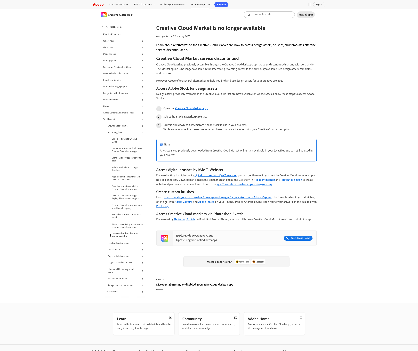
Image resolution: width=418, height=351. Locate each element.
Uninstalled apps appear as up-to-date (127, 159)
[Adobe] (98, 4)
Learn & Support (199, 4)
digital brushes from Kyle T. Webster (216, 175)
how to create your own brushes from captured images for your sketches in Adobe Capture (218, 197)
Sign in (319, 4)
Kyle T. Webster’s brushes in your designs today (244, 184)
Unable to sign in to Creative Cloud (124, 140)
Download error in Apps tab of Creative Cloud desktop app (125, 188)
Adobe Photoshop (264, 180)
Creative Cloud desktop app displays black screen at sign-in (125, 197)
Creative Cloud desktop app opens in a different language (127, 206)
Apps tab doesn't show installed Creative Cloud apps (126, 178)
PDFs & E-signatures (143, 4)
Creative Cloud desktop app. (191, 108)
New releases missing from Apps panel (126, 216)
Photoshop (162, 206)
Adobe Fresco (206, 202)
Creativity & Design (116, 4)
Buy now (221, 4)
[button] (309, 4)
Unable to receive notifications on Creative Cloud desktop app (127, 150)
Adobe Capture (183, 202)
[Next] (277, 287)
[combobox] (269, 14)
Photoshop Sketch (291, 180)
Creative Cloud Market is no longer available (125, 235)
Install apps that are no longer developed (125, 169)
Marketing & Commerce (171, 4)
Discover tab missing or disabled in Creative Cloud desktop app (127, 225)
